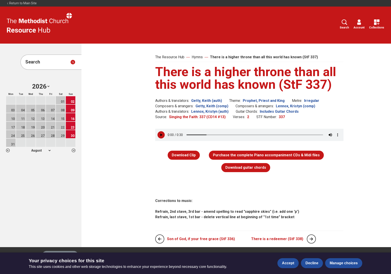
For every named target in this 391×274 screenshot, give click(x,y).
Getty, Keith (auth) (206, 100)
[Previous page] (159, 239)
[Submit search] (73, 62)
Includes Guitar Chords (279, 111)
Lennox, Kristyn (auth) (210, 111)
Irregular (311, 100)
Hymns (197, 57)
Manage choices (344, 263)
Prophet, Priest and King (264, 100)
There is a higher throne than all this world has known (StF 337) (264, 57)
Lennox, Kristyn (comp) (295, 106)
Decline (311, 263)
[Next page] (311, 239)
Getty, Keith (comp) (212, 106)
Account (359, 27)
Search (344, 27)
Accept (288, 263)
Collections (376, 27)
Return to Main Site (23, 3)
